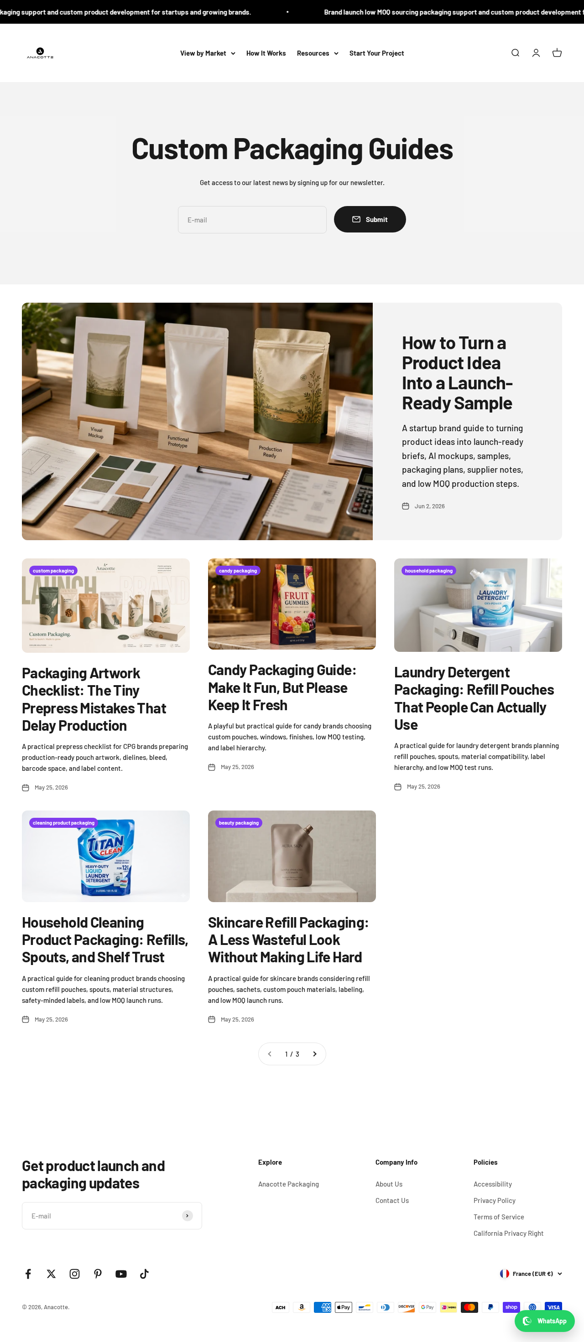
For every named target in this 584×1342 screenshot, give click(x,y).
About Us (388, 1184)
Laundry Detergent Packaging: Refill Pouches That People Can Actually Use (474, 698)
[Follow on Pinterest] (98, 1274)
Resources (313, 53)
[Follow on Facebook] (28, 1274)
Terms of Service (499, 1217)
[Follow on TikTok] (144, 1274)
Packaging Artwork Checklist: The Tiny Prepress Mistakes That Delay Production (94, 698)
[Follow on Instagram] (74, 1274)
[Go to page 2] (314, 1054)
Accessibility (493, 1184)
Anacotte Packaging (288, 1184)
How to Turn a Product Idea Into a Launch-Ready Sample (457, 372)
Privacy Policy (495, 1200)
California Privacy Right (509, 1233)
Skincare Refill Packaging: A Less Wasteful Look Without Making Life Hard (288, 939)
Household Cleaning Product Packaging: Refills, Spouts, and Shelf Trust (105, 939)
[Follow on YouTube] (121, 1274)
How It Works (266, 53)
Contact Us (392, 1200)
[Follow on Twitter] (51, 1274)
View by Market (203, 53)
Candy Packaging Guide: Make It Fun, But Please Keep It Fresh (282, 687)
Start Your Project (376, 53)
